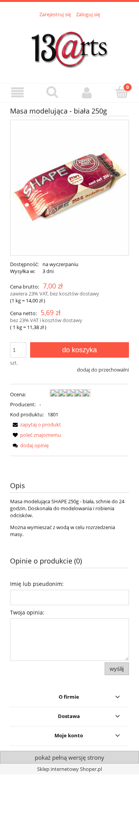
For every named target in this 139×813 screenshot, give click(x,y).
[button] (17, 92)
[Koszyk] (121, 91)
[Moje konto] (87, 92)
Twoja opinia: (27, 612)
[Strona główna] (69, 46)
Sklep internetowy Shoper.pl (69, 768)
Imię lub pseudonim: (37, 583)
